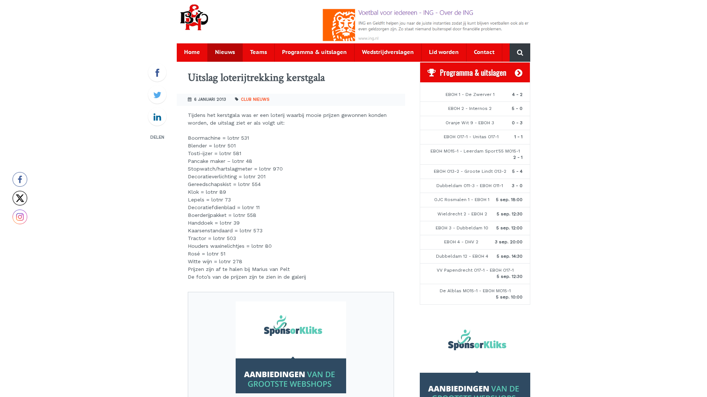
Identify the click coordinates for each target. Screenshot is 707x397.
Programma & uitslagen (314, 52)
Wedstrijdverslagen (388, 52)
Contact (484, 52)
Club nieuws (255, 99)
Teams (258, 52)
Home (192, 52)
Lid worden (444, 52)
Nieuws (225, 52)
